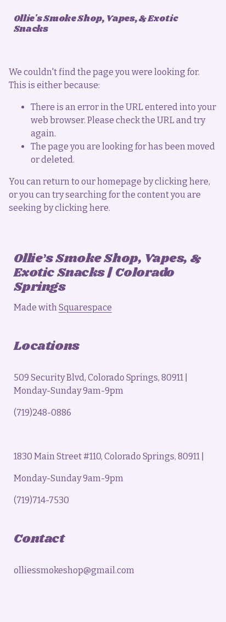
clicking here (181, 181)
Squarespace (85, 307)
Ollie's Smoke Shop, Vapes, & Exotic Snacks (96, 24)
